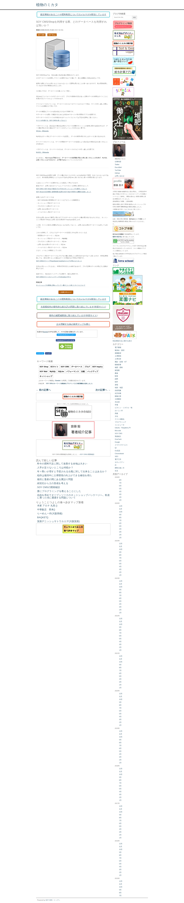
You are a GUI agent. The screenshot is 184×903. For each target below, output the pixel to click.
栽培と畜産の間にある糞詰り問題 (55, 479)
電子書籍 (118, 347)
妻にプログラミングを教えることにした (59, 491)
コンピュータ (119, 425)
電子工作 (118, 459)
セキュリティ (119, 462)
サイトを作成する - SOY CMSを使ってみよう (51, 120)
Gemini (45, 332)
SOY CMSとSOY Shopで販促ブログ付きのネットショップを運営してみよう (61, 189)
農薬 (116, 373)
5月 (120, 488)
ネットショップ (46, 376)
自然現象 (118, 390)
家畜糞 (117, 370)
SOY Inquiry (97, 367)
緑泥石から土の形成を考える (52, 483)
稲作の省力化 (117, 237)
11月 (120, 509)
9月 (120, 515)
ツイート (40, 353)
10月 (120, 512)
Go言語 (117, 451)
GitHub (117, 173)
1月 (120, 500)
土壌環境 (118, 356)
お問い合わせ (119, 176)
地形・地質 (119, 387)
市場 (116, 405)
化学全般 (118, 393)
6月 (120, 486)
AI (115, 465)
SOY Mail (43, 371)
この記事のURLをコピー (65, 292)
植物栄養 (118, 364)
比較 (83, 371)
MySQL (53, 371)
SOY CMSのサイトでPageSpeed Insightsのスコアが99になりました (59, 261)
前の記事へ (43, 390)
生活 (116, 471)
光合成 (117, 402)
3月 (120, 494)
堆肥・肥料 (119, 367)
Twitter (117, 164)
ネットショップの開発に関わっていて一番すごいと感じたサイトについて (60, 285)
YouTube (118, 170)
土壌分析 (118, 359)
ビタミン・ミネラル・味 (123, 408)
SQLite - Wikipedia (42, 131)
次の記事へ (103, 390)
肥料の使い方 (119, 468)
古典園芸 (118, 399)
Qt (115, 448)
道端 (116, 385)
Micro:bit (118, 430)
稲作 (116, 382)
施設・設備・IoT (121, 362)
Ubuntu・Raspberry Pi (123, 428)
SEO (116, 456)
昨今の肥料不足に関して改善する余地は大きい (62, 463)
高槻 (116, 413)
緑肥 (116, 379)
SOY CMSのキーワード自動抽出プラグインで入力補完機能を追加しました (69, 383)
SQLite (61, 371)
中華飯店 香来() (46, 509)
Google (117, 442)
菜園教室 (118, 353)
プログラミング (120, 422)
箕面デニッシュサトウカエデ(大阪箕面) (58, 521)
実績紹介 (118, 436)
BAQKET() (42, 517)
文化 (116, 416)
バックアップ (92, 371)
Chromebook (119, 453)
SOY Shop (52, 35)
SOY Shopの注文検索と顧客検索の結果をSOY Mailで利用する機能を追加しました (63, 192)
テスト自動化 (119, 419)
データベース (76, 367)
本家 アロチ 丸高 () (47, 505)
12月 (120, 506)
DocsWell (118, 167)
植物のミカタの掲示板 (73, 396)
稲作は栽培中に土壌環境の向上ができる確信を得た (64, 475)
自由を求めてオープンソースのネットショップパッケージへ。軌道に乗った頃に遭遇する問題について (73, 496)
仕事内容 (118, 161)
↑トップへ (56, 900)
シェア (48, 353)
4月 (120, 491)
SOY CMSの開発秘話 (87, 454)
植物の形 (118, 396)
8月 (120, 480)
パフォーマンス (72, 371)
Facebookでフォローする (65, 340)
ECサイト (54, 367)
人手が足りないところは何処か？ (55, 467)
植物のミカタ (47, 5)
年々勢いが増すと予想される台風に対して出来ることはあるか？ (72, 471)
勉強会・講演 (119, 350)
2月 (120, 497)
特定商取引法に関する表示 (122, 341)
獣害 (116, 376)
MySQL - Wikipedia (42, 152)
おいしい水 (119, 410)
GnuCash (118, 439)
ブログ (87, 367)
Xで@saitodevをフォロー (66, 335)
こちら (128, 209)
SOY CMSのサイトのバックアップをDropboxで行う (53, 277)
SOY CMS (41, 35)
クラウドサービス (121, 445)
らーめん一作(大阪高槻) (49, 513)
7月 (120, 483)
